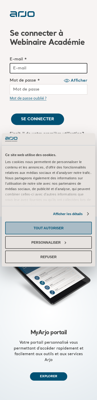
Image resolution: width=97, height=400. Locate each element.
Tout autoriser (49, 228)
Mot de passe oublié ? (28, 98)
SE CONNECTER (37, 119)
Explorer (48, 376)
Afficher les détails (68, 214)
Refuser (48, 257)
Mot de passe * (25, 80)
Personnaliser (46, 242)
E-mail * (18, 59)
